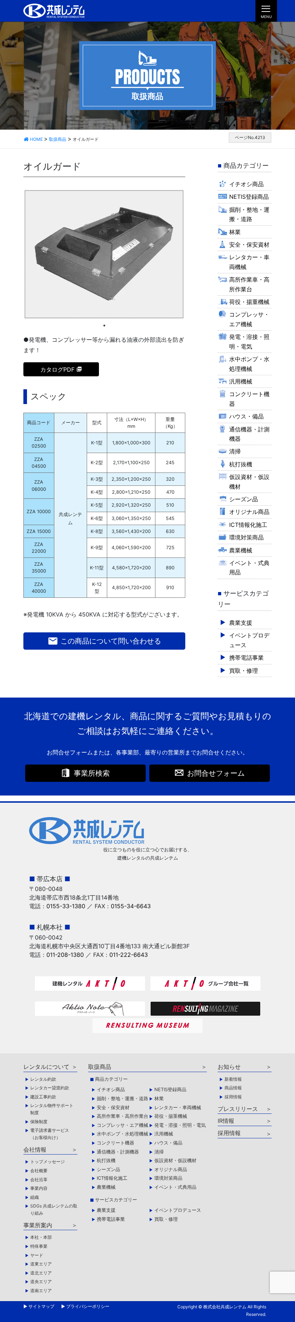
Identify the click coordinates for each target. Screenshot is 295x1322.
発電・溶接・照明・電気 (249, 341)
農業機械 (240, 550)
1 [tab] (104, 325)
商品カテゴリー (111, 1079)
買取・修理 (243, 670)
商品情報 (233, 1087)
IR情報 (226, 1120)
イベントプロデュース (249, 640)
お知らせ (229, 1066)
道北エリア (41, 1273)
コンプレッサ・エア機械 (249, 319)
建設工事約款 (43, 1096)
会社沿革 (38, 1179)
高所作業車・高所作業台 (249, 284)
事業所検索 (92, 773)
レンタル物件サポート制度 (51, 1109)
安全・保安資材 (249, 244)
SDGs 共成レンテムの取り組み (53, 1209)
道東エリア (41, 1264)
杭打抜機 (240, 464)
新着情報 (233, 1079)
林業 (235, 232)
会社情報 (34, 1149)
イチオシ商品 (246, 184)
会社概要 (38, 1170)
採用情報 (233, 1096)
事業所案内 (37, 1225)
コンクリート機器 (249, 398)
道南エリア (41, 1290)
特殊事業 (38, 1246)
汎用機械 (240, 381)
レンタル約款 (43, 1079)
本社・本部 (41, 1237)
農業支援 (240, 622)
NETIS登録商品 (249, 196)
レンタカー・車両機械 (249, 262)
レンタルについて (46, 1066)
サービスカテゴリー (116, 1199)
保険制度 (38, 1121)
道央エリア (41, 1281)
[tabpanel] (104, 254)
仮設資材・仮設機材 (249, 481)
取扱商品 (99, 1066)
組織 (34, 1197)
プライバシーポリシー (87, 1306)
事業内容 (38, 1188)
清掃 (235, 451)
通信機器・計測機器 (249, 434)
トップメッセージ (47, 1161)
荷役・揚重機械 (249, 301)
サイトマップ (41, 1306)
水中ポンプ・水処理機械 (249, 363)
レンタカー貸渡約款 (49, 1087)
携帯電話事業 (246, 657)
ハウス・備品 (246, 416)
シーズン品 (243, 499)
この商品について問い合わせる (104, 641)
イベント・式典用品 (249, 567)
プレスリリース (238, 1108)
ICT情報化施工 (248, 524)
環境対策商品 (246, 537)
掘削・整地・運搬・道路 (249, 214)
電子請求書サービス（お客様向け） (49, 1134)
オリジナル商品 (249, 511)
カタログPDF (57, 369)
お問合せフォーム (216, 773)
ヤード (36, 1255)
